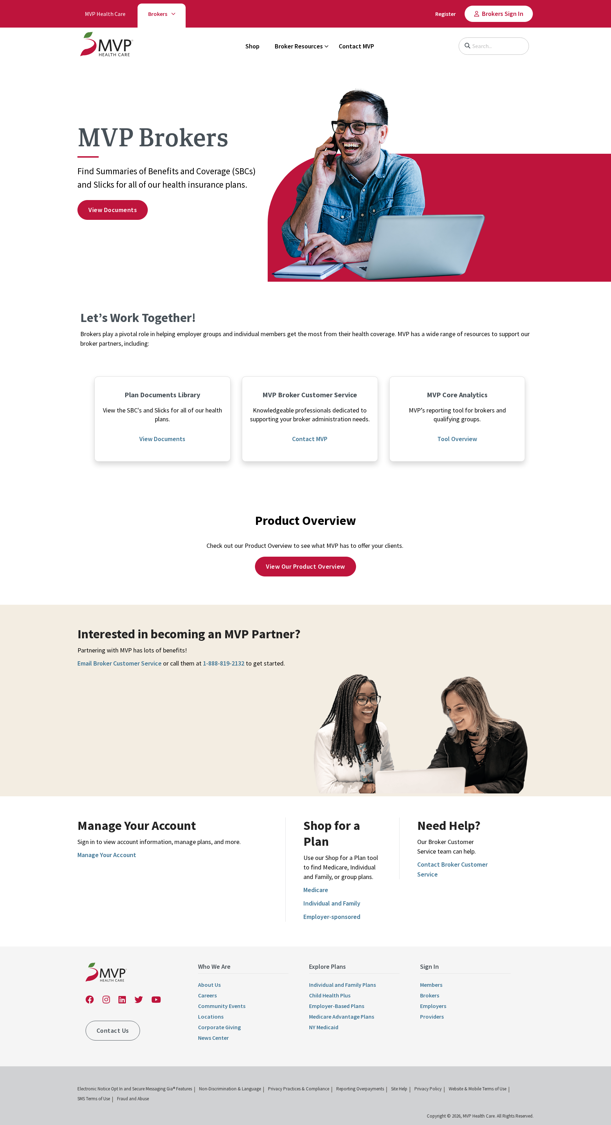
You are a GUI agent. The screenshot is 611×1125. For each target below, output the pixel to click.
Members (431, 984)
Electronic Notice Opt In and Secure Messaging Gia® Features (134, 1089)
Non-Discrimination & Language (230, 1089)
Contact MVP (356, 46)
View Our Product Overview (305, 566)
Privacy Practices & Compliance (298, 1089)
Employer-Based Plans (336, 1005)
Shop (252, 46)
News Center (213, 1037)
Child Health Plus (329, 995)
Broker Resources (299, 46)
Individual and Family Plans (342, 984)
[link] (106, 45)
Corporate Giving (219, 1027)
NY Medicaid (323, 1027)
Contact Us (113, 1030)
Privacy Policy (428, 1089)
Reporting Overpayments (360, 1089)
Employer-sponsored (331, 917)
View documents (112, 210)
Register (445, 13)
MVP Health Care (105, 13)
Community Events (221, 1005)
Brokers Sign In (502, 14)
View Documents (162, 439)
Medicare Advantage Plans (341, 1016)
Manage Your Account (106, 855)
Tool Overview (457, 439)
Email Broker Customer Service (119, 663)
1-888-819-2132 (223, 663)
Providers (432, 1016)
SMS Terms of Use (93, 1099)
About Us (209, 984)
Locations (210, 1016)
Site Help (399, 1089)
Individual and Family (331, 903)
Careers (207, 995)
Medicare (315, 890)
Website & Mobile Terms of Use (477, 1089)
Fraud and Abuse (133, 1099)
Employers (433, 1005)
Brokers (157, 13)
